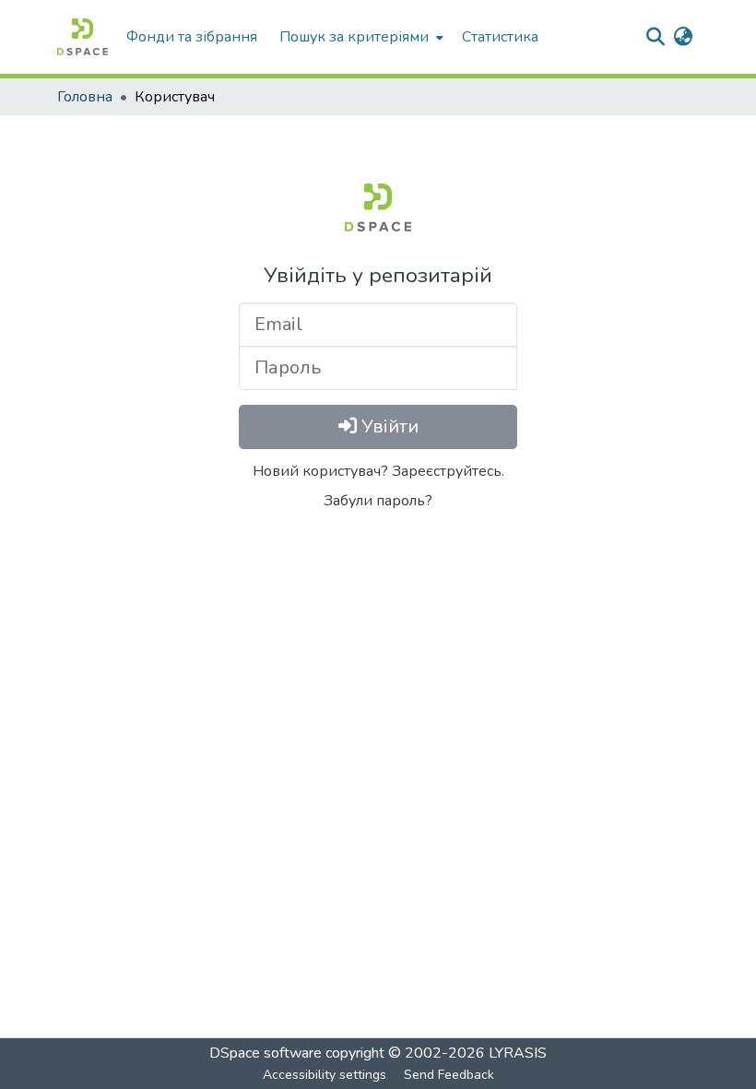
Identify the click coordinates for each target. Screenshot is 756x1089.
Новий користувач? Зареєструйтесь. (378, 471)
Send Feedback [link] (449, 1074)
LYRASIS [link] (518, 1053)
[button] (82, 36)
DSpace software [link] (265, 1053)
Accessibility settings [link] (324, 1074)
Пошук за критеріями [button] (354, 37)
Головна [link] (84, 97)
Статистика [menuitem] (500, 37)
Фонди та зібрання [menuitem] (191, 37)
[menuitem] (359, 37)
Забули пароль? (378, 501)
